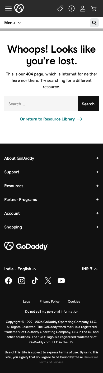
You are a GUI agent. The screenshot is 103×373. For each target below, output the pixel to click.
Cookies (74, 301)
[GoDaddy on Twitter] (48, 283)
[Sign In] (83, 8)
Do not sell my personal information (51, 311)
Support (11, 172)
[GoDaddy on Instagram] (21, 283)
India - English (17, 269)
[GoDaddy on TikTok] (35, 283)
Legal (27, 301)
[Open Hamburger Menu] (6, 8)
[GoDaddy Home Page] (26, 246)
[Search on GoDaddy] (94, 22)
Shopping (13, 227)
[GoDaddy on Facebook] (8, 283)
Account (12, 213)
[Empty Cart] (93, 8)
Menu (9, 22)
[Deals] (60, 8)
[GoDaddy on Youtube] (61, 283)
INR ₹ (87, 269)
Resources (13, 185)
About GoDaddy (19, 158)
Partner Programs (20, 199)
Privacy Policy (49, 301)
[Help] (72, 8)
